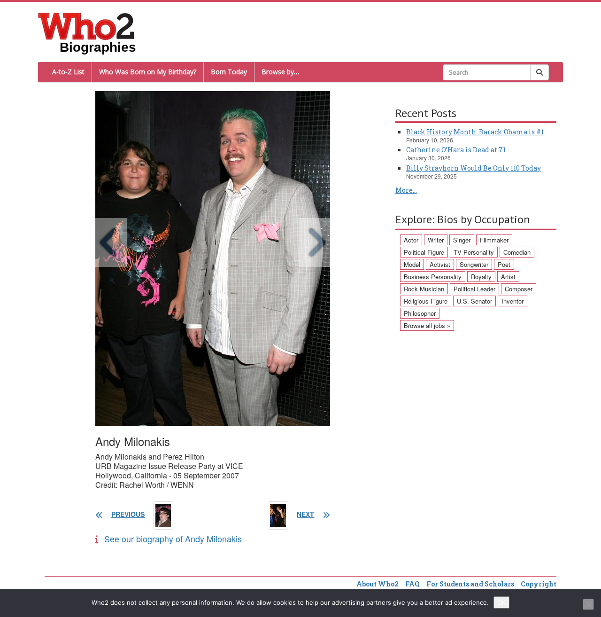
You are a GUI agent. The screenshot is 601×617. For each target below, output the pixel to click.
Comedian (517, 252)
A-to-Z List (68, 71)
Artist (508, 276)
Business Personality (433, 276)
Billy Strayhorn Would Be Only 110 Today (473, 168)
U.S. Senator (474, 301)
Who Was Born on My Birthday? (147, 71)
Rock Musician (424, 288)
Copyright (538, 583)
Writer (436, 239)
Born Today (229, 71)
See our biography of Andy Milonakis (173, 538)
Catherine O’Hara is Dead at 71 (456, 149)
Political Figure (424, 252)
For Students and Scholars (470, 583)
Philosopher (420, 313)
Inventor (512, 301)
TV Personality (474, 252)
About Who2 (377, 583)
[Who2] (86, 25)
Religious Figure (425, 301)
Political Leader (474, 288)
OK (501, 602)
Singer (461, 239)
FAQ (412, 583)
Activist (440, 264)
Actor (411, 239)
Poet (504, 264)
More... (406, 190)
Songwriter (474, 264)
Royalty (481, 276)
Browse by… (280, 71)
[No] (588, 604)
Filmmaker (494, 239)
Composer (518, 288)
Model (412, 264)
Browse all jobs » (427, 325)
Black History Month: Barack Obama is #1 (475, 131)
